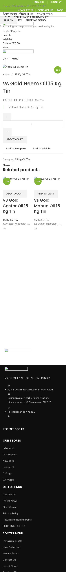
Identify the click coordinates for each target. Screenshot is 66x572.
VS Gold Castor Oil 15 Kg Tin (15, 205)
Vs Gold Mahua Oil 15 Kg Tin (47, 205)
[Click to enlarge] (10, 62)
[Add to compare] (7, 185)
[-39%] (16, 178)
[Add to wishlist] (26, 185)
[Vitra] (18, 356)
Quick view (17, 185)
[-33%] (47, 178)
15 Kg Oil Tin (10, 219)
